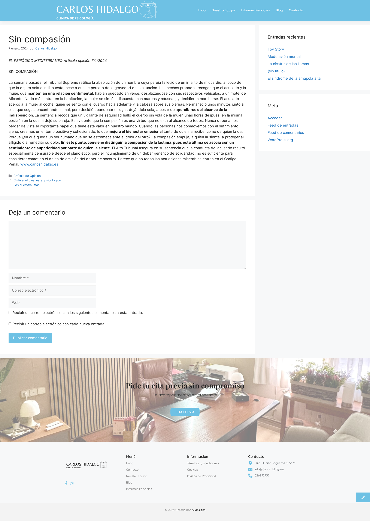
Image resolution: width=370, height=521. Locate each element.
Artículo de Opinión (27, 176)
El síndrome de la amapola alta (294, 78)
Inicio (202, 10)
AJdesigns (198, 510)
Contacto (296, 10)
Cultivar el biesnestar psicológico (37, 180)
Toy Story (276, 49)
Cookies (192, 470)
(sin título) (276, 71)
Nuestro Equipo (223, 10)
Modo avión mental (284, 56)
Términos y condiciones (203, 463)
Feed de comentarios (286, 132)
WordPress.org (280, 140)
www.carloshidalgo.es (39, 164)
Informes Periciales (255, 10)
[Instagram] (72, 483)
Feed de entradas (283, 125)
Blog (279, 10)
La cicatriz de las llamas (288, 64)
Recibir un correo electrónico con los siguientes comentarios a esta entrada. (77, 313)
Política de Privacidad (201, 476)
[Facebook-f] (66, 483)
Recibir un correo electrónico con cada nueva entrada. (59, 324)
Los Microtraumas (26, 185)
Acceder (275, 118)
